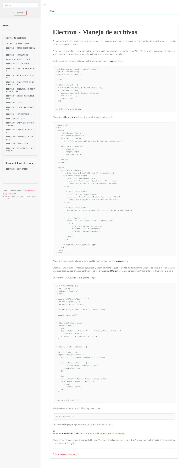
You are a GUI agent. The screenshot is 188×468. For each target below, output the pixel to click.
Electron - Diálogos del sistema (20, 97)
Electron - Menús (14, 103)
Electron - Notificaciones (19, 114)
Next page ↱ (73, 454)
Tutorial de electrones (17, 44)
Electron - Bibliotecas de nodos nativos (20, 83)
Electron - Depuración (17, 144)
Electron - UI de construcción (20, 69)
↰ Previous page (60, 454)
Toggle (45, 5)
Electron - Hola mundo (17, 64)
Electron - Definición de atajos (20, 131)
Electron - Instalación (17, 55)
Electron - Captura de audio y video (20, 124)
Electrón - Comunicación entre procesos (20, 90)
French (32, 191)
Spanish (27, 191)
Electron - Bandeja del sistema (20, 108)
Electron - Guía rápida (17, 169)
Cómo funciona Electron (18, 59)
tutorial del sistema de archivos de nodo (107, 433)
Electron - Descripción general (20, 49)
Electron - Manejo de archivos (20, 76)
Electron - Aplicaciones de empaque (20, 149)
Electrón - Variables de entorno (20, 138)
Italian (13, 193)
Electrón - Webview (15, 119)
